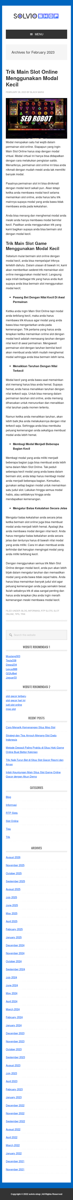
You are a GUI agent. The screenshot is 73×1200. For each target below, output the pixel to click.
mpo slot (11, 709)
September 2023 (15, 1057)
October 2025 (14, 873)
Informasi (34, 610)
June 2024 (12, 985)
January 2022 (14, 1153)
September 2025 (15, 881)
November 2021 (15, 1169)
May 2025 (11, 913)
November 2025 (15, 865)
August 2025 (13, 889)
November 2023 (15, 1041)
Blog (24, 610)
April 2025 (11, 921)
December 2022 (15, 1105)
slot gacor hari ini (15, 700)
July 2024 (11, 977)
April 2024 (11, 1001)
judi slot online (14, 704)
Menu (39, 34)
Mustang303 (13, 656)
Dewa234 (11, 664)
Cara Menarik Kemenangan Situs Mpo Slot (30, 727)
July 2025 (11, 897)
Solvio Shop (36, 16)
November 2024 (15, 953)
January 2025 (14, 937)
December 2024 (15, 945)
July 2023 (11, 1073)
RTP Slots (47, 610)
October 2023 (14, 1049)
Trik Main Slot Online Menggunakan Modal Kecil (32, 78)
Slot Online (12, 821)
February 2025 (14, 929)
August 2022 (13, 1129)
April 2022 (11, 1137)
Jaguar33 (11, 677)
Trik (23, 613)
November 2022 (15, 1113)
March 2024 (13, 1009)
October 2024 (14, 961)
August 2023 (13, 1065)
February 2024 (14, 1017)
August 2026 (13, 857)
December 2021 (15, 1161)
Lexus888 (11, 669)
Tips (17, 613)
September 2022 (15, 1121)
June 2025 (12, 905)
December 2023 (15, 1033)
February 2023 (14, 1089)
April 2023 (11, 1081)
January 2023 (14, 1097)
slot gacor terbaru (16, 696)
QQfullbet (11, 673)
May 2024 (11, 993)
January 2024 (14, 1025)
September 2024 (15, 969)
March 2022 (13, 1145)
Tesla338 (11, 660)
